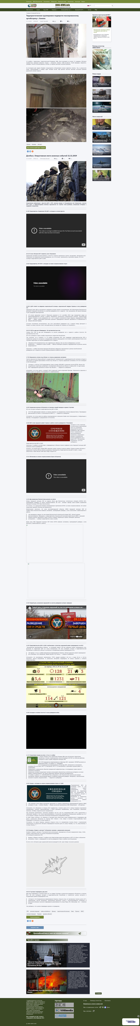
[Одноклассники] (32, 151)
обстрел (40, 144)
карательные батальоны (63, 911)
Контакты (107, 1000)
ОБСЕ (82, 911)
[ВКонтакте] (28, 151)
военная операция (34, 911)
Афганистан (29, 9)
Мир (96, 9)
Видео (83, 1)
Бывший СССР (79, 9)
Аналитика (71, 1)
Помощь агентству (95, 1000)
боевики (34, 144)
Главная (28, 13)
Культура (77, 1)
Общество (54, 1)
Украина (54, 9)
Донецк (54, 911)
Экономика (47, 1)
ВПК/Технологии (37, 1)
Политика (29, 1)
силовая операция (31, 914)
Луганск (77, 911)
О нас (85, 1000)
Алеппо (28, 144)
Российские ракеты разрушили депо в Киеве (44, 991)
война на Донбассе (45, 911)
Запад (89, 9)
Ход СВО (45, 9)
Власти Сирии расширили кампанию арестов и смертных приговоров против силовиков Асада (44, 963)
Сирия (38, 9)
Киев (72, 911)
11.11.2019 (32, 21)
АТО (28, 911)
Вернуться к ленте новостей (93, 1003)
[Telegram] (30, 151)
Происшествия (62, 1)
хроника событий (47, 914)
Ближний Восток (65, 9)
